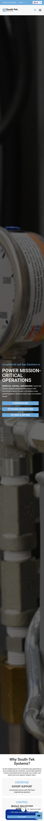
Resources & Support (9, 2)
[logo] (10, 10)
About (21, 2)
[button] (37, 2)
